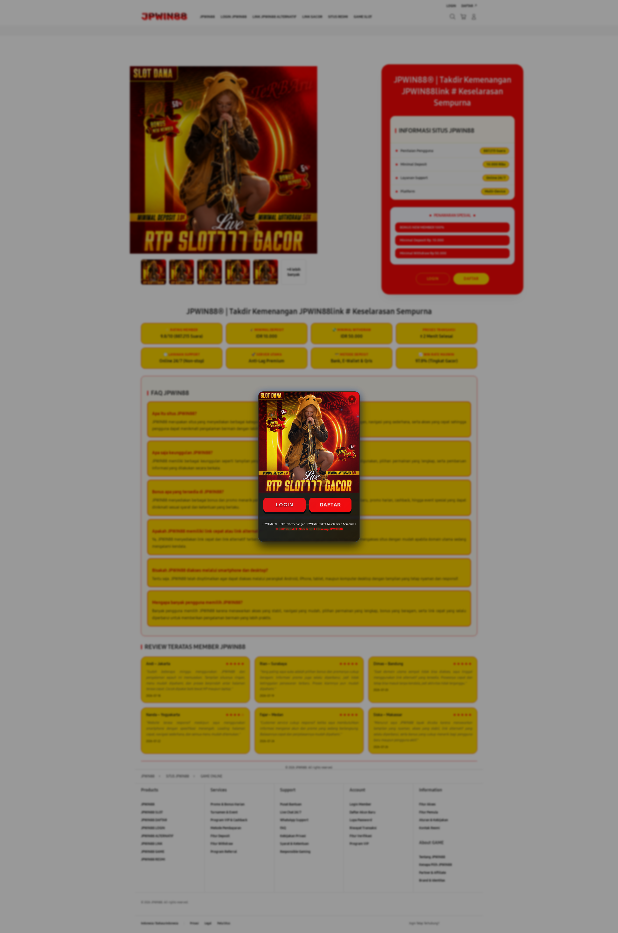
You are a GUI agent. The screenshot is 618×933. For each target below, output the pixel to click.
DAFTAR (330, 504)
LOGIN (284, 504)
